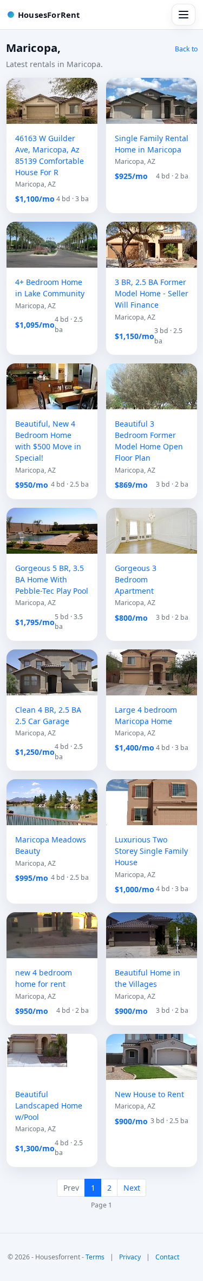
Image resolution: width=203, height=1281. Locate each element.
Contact (167, 1257)
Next (131, 1188)
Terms (95, 1257)
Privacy (130, 1257)
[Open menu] (183, 14)
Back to (186, 49)
